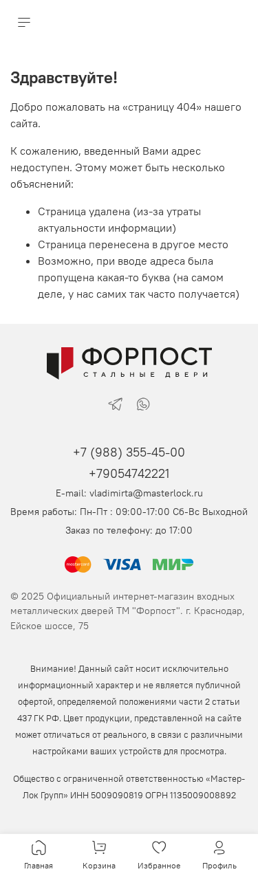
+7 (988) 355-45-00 (129, 452)
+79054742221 (129, 473)
